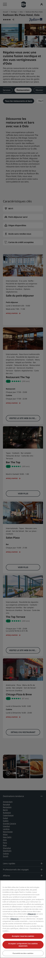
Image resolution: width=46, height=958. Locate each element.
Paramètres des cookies (23, 953)
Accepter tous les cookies (23, 936)
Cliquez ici (31, 914)
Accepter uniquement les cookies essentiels (23, 944)
